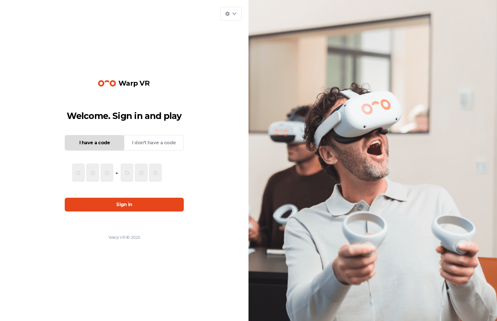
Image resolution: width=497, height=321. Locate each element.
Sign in (124, 204)
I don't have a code (154, 142)
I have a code (94, 142)
